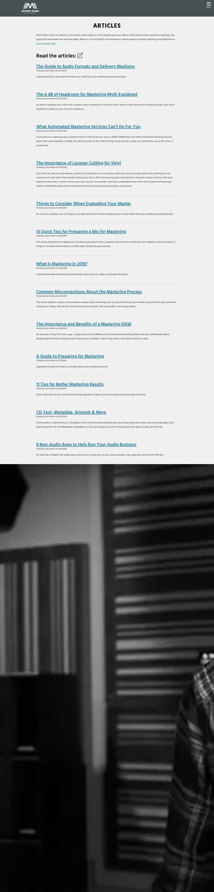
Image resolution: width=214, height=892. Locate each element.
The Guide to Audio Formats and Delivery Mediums (85, 66)
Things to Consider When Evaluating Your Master (83, 203)
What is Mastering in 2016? (61, 263)
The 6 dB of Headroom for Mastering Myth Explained (87, 94)
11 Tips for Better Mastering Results (70, 384)
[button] (208, 4)
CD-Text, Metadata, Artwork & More (71, 412)
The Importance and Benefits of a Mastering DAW (83, 324)
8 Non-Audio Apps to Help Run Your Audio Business (86, 444)
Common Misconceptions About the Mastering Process (89, 291)
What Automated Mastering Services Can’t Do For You (88, 126)
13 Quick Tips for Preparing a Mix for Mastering (81, 231)
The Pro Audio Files (45, 43)
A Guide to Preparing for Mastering (70, 356)
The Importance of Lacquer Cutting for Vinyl (78, 162)
